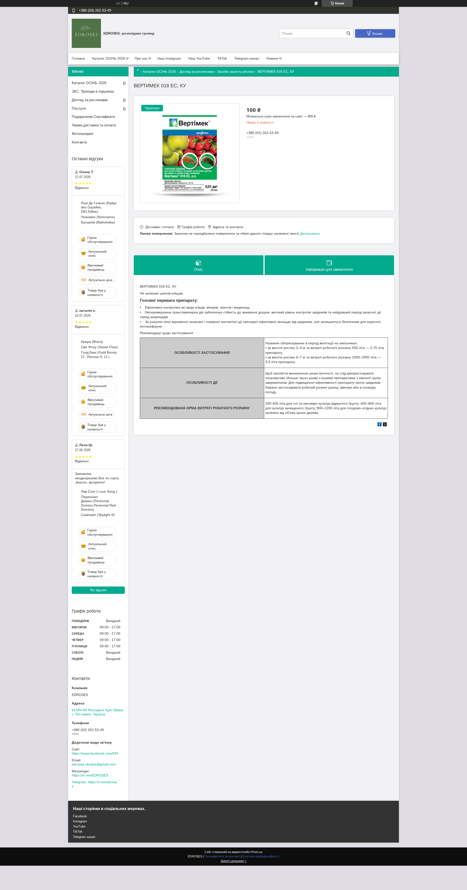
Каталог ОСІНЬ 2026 (108, 58)
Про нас (141, 58)
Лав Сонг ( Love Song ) (99, 491)
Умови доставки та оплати (94, 125)
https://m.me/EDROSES (90, 775)
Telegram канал (84, 837)
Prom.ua (256, 852)
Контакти (79, 142)
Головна (78, 58)
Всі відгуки (98, 590)
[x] (385, 425)
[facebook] (379, 425)
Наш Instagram (169, 58)
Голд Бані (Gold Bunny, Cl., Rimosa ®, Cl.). (99, 354)
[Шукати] (348, 33)
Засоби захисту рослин (235, 71)
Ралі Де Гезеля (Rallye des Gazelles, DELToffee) (99, 207)
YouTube (79, 826)
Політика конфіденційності (260, 856)
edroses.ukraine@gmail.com (94, 764)
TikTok (222, 58)
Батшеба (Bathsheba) (98, 222)
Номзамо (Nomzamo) (98, 217)
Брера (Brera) (92, 342)
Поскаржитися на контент (222, 856)
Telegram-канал (246, 58)
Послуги (79, 108)
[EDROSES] (86, 33)
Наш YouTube (199, 58)
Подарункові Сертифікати (93, 117)
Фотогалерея (82, 134)
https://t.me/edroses (94, 784)
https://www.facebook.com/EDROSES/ (101, 753)
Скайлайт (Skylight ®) (98, 515)
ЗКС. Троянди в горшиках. (93, 91)
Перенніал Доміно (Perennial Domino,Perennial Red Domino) (98, 503)
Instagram (80, 821)
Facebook (80, 816)
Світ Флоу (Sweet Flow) (99, 347)
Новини (272, 58)
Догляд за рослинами (197, 71)
